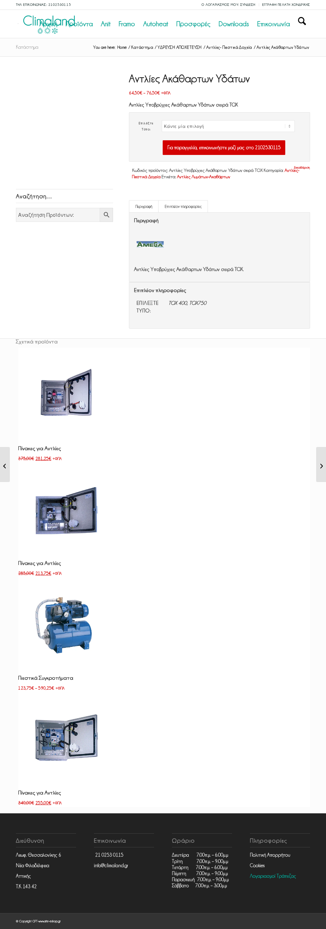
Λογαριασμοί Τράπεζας (273, 876)
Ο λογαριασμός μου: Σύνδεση (229, 4)
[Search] (302, 24)
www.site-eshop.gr (49, 921)
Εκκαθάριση (302, 167)
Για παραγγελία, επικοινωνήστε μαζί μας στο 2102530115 (223, 147)
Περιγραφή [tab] (144, 206)
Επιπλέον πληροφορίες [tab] (183, 206)
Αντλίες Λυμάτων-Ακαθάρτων (203, 176)
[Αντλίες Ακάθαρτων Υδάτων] (5, 464)
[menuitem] (228, 4)
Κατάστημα (27, 47)
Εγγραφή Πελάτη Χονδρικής (286, 4)
